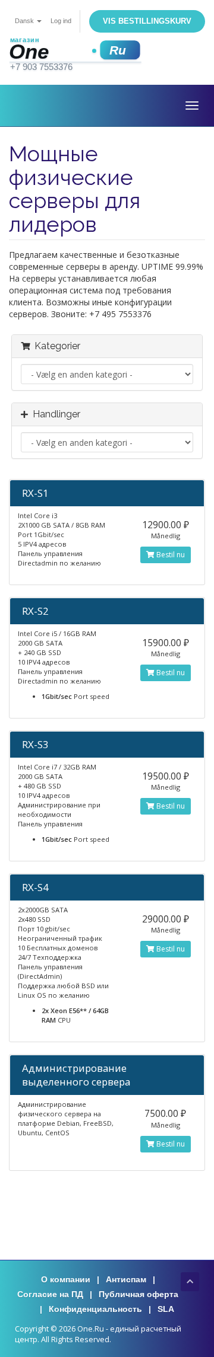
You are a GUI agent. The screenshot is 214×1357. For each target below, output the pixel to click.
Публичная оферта (138, 1294)
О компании (65, 1279)
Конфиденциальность (95, 1309)
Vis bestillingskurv (147, 21)
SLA (166, 1309)
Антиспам (126, 1279)
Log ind (61, 20)
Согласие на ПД (50, 1294)
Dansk (25, 20)
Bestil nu (170, 555)
